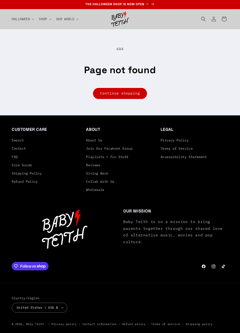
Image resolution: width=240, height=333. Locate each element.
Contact (19, 148)
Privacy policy (64, 324)
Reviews (93, 165)
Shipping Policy (27, 173)
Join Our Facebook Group (109, 148)
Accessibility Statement (184, 157)
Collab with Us (100, 181)
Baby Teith (35, 324)
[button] (22, 19)
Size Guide (22, 165)
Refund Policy (25, 181)
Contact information (99, 324)
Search (18, 140)
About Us (94, 140)
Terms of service (165, 324)
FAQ (15, 157)
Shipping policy (199, 324)
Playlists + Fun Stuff (107, 157)
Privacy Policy (175, 140)
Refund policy (134, 324)
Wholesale (95, 190)
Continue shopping (120, 93)
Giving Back (97, 173)
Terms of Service (177, 148)
